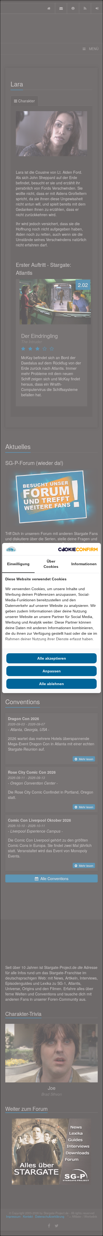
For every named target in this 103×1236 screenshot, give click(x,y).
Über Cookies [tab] (51, 564)
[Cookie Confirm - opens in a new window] (78, 549)
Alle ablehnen (51, 684)
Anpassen (52, 671)
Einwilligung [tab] (18, 564)
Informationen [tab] (84, 564)
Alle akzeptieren (51, 658)
